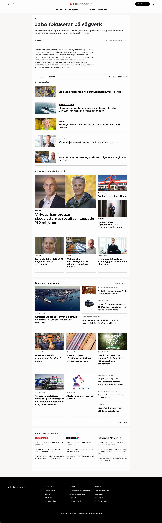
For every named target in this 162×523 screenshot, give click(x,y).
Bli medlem (48, 494)
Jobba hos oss (99, 497)
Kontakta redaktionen (102, 491)
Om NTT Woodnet (100, 501)
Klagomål (73, 497)
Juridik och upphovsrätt (77, 494)
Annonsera (48, 497)
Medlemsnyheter (71, 10)
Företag (92, 10)
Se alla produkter (50, 501)
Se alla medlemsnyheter (119, 422)
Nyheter (59, 10)
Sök (13, 4)
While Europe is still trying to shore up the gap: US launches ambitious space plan (112, 451)
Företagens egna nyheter (47, 283)
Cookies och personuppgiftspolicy (81, 491)
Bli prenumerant (50, 491)
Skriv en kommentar (119, 76)
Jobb (84, 10)
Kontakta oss (99, 494)
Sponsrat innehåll (75, 501)
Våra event (102, 10)
